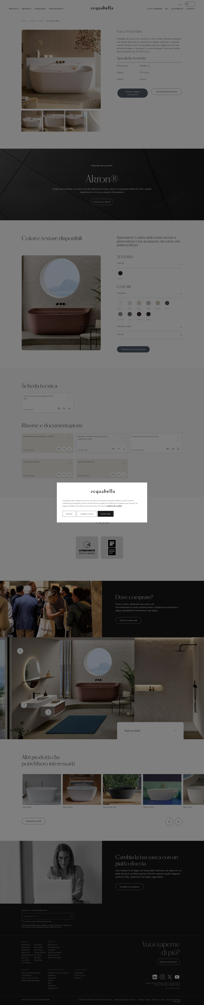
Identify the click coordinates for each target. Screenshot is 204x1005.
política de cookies (114, 506)
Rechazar (69, 514)
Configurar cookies (86, 514)
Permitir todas (105, 514)
